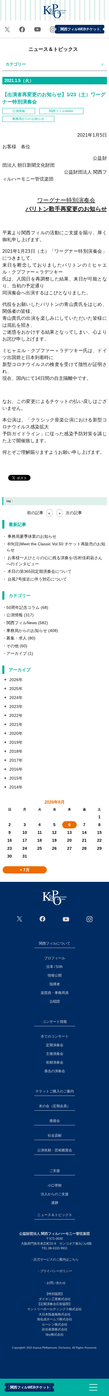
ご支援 (54, 1171)
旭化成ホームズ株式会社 (54, 1319)
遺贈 (54, 1203)
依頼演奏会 (54, 1062)
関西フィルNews (61, 111)
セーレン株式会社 (54, 1324)
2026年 (16, 679)
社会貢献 (55, 1135)
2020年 (16, 733)
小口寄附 (55, 1185)
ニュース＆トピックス (53, 49)
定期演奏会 (54, 1045)
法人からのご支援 (55, 1194)
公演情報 (18, 111)
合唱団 (54, 1001)
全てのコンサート (55, 1036)
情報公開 (55, 975)
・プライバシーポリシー (54, 1271)
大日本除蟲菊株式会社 (55, 1314)
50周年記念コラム (23, 607)
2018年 (16, 751)
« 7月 (25, 869)
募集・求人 (16, 638)
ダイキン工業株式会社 (55, 1299)
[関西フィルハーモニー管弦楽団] (54, 898)
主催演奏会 (54, 1054)
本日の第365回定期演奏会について (40, 571)
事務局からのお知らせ (28, 118)
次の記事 (70, 512)
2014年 (16, 787)
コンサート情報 (54, 1022)
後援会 (54, 1121)
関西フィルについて (54, 943)
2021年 (16, 724)
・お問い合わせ (54, 1283)
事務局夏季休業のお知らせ (32, 536)
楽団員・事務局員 (55, 993)
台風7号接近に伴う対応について (37, 579)
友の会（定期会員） (54, 1106)
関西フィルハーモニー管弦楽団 (54, 11)
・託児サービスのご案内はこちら (54, 1259)
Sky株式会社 (54, 1334)
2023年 (16, 706)
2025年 (16, 688)
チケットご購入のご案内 (54, 1091)
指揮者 (54, 984)
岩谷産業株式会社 (54, 1329)
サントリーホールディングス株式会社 (54, 1309)
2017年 (16, 760)
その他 (12, 646)
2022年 (16, 715)
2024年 (16, 697)
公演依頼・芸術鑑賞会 (54, 1150)
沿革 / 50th (54, 967)
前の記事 (39, 512)
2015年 (16, 778)
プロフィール (54, 958)
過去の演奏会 (54, 1071)
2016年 (16, 769)
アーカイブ (16, 653)
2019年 (16, 742)
